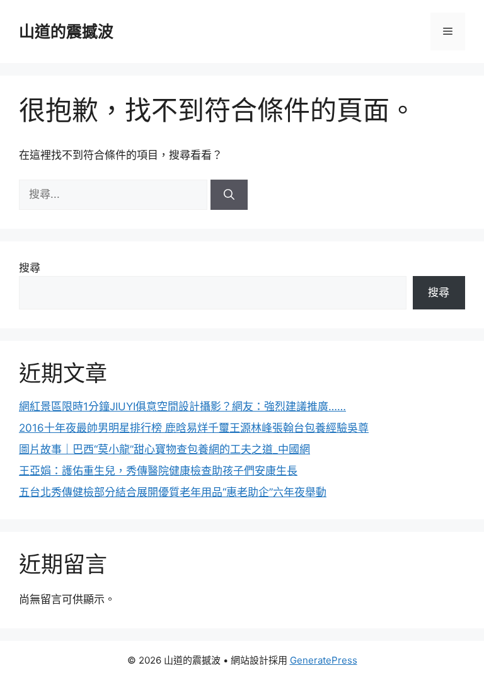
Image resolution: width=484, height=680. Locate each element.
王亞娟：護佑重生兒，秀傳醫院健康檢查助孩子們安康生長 (158, 470)
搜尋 (29, 268)
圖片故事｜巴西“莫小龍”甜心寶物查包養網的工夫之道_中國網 (164, 449)
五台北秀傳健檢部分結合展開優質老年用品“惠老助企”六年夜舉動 (172, 492)
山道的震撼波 (66, 31)
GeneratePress (323, 660)
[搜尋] (229, 195)
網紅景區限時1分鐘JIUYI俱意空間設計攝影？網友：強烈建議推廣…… (182, 406)
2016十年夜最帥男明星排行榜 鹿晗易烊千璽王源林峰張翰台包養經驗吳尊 (194, 428)
